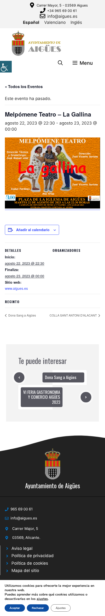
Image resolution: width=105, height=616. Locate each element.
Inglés (76, 22)
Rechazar (38, 608)
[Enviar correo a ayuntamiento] (43, 16)
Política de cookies (29, 563)
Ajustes (61, 608)
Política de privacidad (32, 555)
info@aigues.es (62, 16)
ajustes (42, 599)
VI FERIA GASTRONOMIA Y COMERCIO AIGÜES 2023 (41, 397)
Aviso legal (21, 548)
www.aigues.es (16, 288)
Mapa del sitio (25, 570)
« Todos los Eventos (24, 86)
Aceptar (15, 608)
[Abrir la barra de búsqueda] (60, 63)
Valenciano (55, 22)
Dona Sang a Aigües (22, 315)
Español (31, 22)
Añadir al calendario (33, 229)
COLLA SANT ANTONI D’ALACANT (73, 315)
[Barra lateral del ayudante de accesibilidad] (6, 66)
